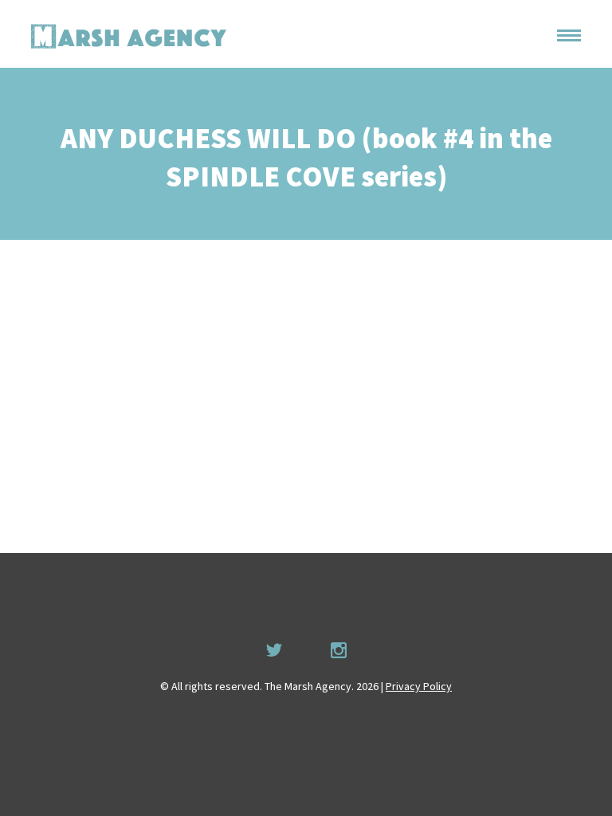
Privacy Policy (419, 686)
